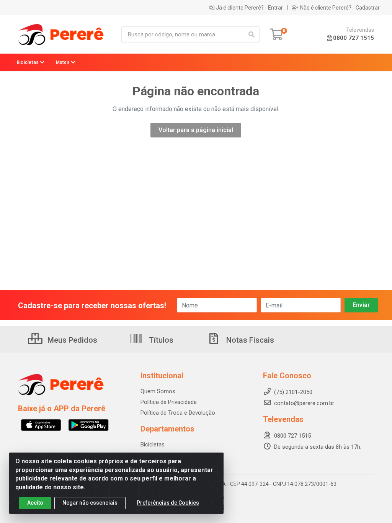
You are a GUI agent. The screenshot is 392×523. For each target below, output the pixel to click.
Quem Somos (157, 391)
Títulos (160, 340)
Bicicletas (152, 444)
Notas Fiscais (249, 340)
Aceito (35, 503)
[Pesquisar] (251, 34)
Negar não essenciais (90, 503)
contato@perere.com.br (304, 403)
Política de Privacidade (168, 402)
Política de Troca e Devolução (177, 412)
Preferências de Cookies (168, 503)
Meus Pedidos (71, 340)
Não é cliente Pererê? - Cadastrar (340, 7)
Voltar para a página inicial (195, 130)
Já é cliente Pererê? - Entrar (249, 7)
